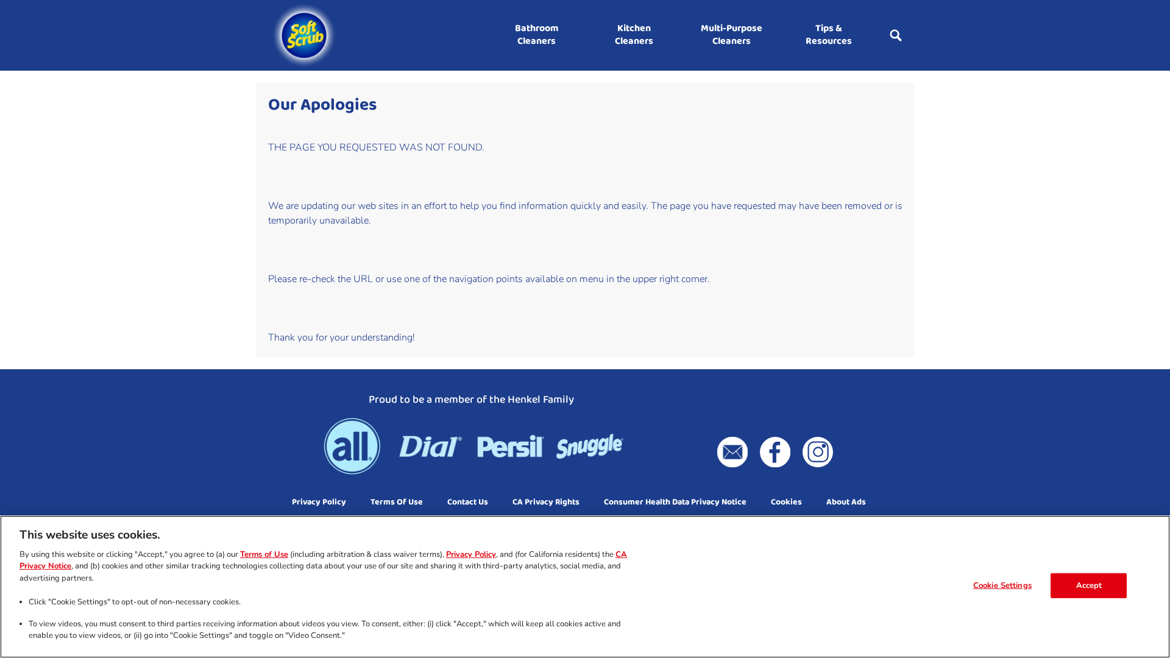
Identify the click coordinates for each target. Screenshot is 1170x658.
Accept (1089, 585)
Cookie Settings (1002, 585)
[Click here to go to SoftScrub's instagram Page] (818, 452)
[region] (585, 586)
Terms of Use (264, 554)
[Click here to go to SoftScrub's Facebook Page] (775, 452)
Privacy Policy (471, 554)
